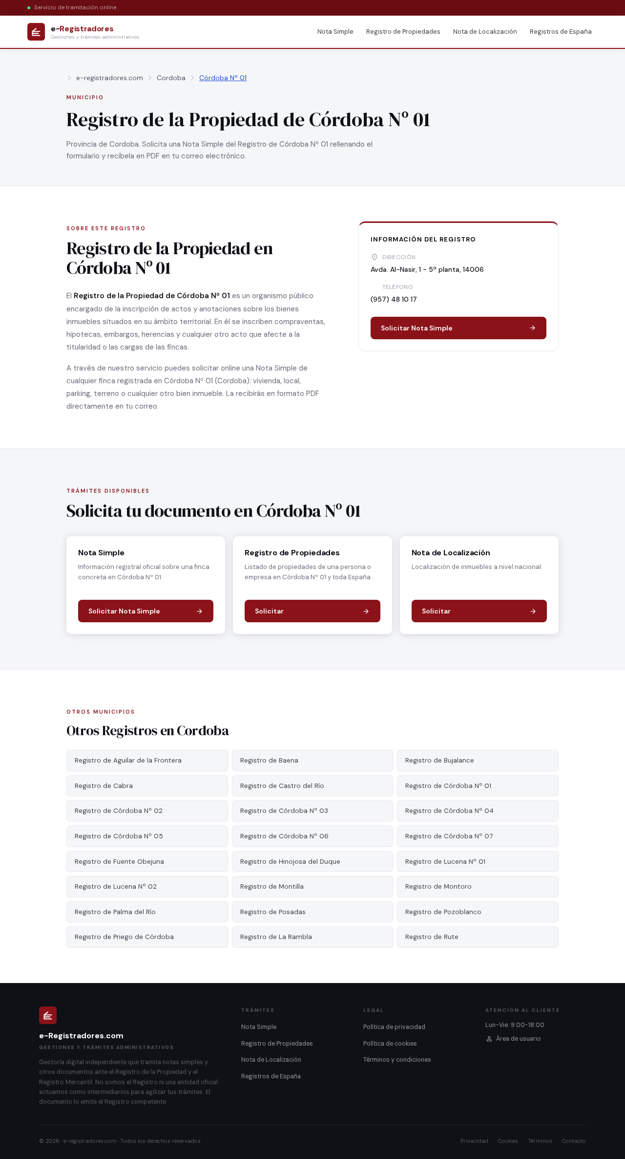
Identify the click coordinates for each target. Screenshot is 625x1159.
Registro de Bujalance (439, 760)
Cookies (508, 1140)
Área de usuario (518, 1039)
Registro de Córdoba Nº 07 (449, 836)
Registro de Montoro (438, 886)
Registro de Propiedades (403, 31)
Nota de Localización (485, 31)
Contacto (574, 1140)
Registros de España (561, 31)
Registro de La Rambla (276, 937)
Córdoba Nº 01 (223, 77)
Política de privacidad (394, 1027)
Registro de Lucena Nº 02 (116, 886)
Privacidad (474, 1140)
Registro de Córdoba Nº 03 (284, 811)
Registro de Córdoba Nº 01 (448, 786)
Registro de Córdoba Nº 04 (449, 811)
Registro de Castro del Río (282, 786)
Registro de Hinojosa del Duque (290, 861)
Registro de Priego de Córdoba (124, 937)
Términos (540, 1140)
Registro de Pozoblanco (443, 912)
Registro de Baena (269, 760)
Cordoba (171, 77)
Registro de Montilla (272, 886)
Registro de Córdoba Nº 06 (284, 836)
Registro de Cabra (104, 786)
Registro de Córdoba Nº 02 (119, 811)
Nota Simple (335, 31)
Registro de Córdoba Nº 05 (119, 836)
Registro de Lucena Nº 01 (445, 861)
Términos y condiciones (397, 1060)
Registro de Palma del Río (115, 912)
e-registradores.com (109, 77)
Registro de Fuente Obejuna (119, 861)
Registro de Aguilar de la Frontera (128, 760)
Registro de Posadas (273, 912)
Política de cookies (390, 1044)
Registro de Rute (431, 937)
